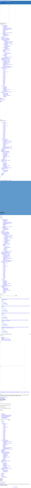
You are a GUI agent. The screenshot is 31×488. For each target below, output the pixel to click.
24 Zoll (4, 78)
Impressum (3, 413)
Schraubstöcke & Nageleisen (7, 95)
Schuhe (3, 85)
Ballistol (3, 37)
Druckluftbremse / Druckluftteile (7, 28)
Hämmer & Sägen (5, 288)
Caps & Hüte (6, 48)
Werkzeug (3, 92)
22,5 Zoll (4, 77)
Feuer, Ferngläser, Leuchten (6, 62)
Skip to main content (7, 0)
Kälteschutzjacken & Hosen (8, 42)
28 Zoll (4, 80)
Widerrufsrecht (3, 414)
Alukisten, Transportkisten (6, 60)
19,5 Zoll (4, 76)
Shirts (4, 458)
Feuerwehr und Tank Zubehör (5, 38)
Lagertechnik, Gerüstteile (5, 57)
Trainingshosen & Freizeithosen (9, 43)
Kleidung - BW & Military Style (6, 233)
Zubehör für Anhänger (6, 147)
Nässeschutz (4, 49)
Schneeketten (3, 262)
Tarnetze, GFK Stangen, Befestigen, (7, 66)
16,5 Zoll (4, 73)
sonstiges (4, 446)
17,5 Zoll (4, 74)
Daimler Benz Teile (5, 26)
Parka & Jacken (5, 35)
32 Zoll (4, 136)
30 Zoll (4, 81)
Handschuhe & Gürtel (6, 453)
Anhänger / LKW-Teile (5, 25)
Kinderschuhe (5, 464)
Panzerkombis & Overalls (6, 50)
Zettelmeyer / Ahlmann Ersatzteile (7, 32)
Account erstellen (2, 483)
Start (0, 334)
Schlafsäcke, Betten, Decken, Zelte (7, 64)
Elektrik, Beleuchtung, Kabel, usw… (8, 142)
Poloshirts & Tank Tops (8, 53)
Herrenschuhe (5, 87)
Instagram (10, 180)
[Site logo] (4, 22)
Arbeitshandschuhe (5, 34)
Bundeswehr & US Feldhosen (9, 41)
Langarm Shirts (7, 52)
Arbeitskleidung (4, 33)
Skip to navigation (2, 0)
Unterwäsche (5, 55)
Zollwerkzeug (5, 171)
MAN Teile (4, 30)
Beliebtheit (3, 337)
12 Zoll (4, 69)
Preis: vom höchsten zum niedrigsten (6, 340)
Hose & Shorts (5, 153)
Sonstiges (4, 65)
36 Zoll (4, 83)
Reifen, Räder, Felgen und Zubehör (6, 67)
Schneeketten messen (4, 417)
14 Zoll (4, 70)
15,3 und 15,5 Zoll (5, 71)
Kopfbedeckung (5, 47)
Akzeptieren (5, 485)
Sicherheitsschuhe (5, 467)
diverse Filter (5, 27)
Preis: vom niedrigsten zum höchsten (6, 339)
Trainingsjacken (7, 46)
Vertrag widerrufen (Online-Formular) (6, 415)
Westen (4, 36)
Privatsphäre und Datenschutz (5, 416)
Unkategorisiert (4, 286)
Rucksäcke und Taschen (6, 63)
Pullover (4, 51)
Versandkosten (5, 303)
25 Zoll (4, 79)
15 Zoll (4, 125)
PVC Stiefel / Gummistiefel (6, 89)
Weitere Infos (2, 485)
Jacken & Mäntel (5, 44)
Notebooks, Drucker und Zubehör (6, 59)
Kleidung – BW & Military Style (6, 39)
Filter (16, 295)
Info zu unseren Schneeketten (4, 180)
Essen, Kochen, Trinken (6, 61)
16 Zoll (4, 72)
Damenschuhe (5, 86)
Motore (4, 31)
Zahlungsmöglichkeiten (5, 418)
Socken (6, 56)
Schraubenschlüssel (5, 94)
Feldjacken (6, 45)
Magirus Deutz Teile (5, 29)
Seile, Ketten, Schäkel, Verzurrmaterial (6, 91)
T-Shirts (6, 248)
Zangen (4, 291)
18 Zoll (4, 75)
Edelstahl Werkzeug (5, 93)
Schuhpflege (4, 90)
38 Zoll (4, 84)
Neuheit (3, 338)
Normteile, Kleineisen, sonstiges (6, 58)
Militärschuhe (5, 88)
